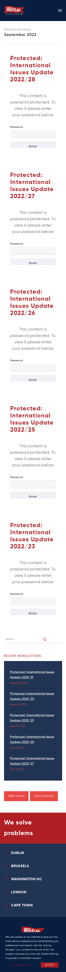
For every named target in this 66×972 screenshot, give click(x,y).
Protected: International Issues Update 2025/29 (32, 718)
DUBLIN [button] (17, 853)
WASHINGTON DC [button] (26, 879)
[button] (60, 10)
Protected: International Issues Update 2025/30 (32, 696)
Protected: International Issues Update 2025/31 (32, 675)
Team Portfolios (44, 796)
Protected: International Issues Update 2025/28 (32, 739)
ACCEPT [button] (49, 965)
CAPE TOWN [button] (22, 905)
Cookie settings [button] (20, 965)
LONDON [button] (18, 892)
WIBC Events (16, 796)
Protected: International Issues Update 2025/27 (32, 761)
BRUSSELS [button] (20, 866)
